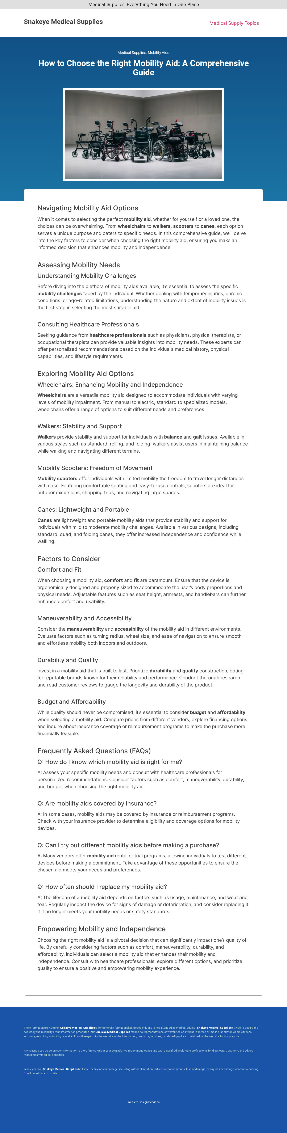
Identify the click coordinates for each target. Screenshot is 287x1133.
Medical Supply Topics (234, 23)
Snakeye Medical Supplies (63, 22)
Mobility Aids (158, 52)
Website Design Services (144, 1102)
